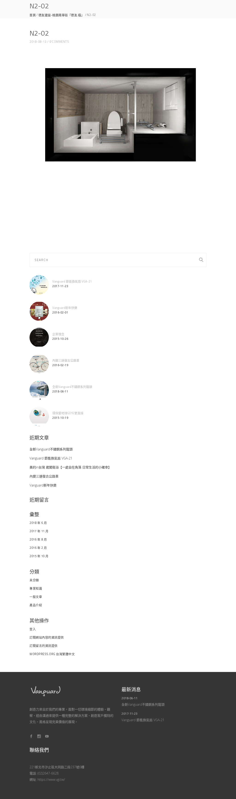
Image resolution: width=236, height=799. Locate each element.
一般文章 (36, 596)
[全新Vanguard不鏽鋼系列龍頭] (39, 390)
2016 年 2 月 (38, 547)
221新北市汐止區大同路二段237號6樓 (57, 767)
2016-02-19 (60, 365)
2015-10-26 (60, 339)
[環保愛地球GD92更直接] (39, 416)
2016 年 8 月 (38, 539)
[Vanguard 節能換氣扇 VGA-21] (39, 285)
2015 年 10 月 (39, 556)
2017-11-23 (60, 286)
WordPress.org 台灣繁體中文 (52, 654)
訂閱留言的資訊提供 (44, 645)
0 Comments (59, 41)
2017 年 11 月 (39, 531)
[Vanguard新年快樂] (39, 311)
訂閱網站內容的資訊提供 (47, 637)
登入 (33, 629)
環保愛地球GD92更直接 (67, 413)
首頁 (33, 15)
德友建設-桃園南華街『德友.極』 (61, 15)
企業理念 (58, 334)
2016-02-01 (60, 312)
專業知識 (36, 588)
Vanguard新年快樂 (64, 307)
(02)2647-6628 (48, 773)
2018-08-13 (38, 41)
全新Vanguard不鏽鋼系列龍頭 (72, 386)
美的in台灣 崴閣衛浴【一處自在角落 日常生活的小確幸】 (70, 467)
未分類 (34, 580)
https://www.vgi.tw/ (51, 779)
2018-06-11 (60, 391)
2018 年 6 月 (38, 522)
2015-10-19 (60, 418)
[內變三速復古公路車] (39, 364)
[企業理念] (39, 337)
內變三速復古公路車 (65, 360)
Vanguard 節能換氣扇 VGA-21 (72, 281)
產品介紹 (36, 605)
